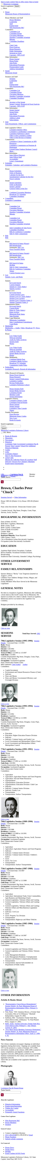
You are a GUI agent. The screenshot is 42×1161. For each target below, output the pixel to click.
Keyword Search (15, 283)
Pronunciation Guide (16, 67)
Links (7, 452)
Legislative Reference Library (19, 134)
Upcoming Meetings (16, 35)
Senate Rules (13, 112)
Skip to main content (8, 2)
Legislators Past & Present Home (12, 1088)
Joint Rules (13, 63)
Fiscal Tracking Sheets (17, 249)
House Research (15, 49)
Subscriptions (14, 120)
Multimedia (9, 326)
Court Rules (13, 324)
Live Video (13, 336)
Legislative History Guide (18, 400)
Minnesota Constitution (17, 320)
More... (11, 151)
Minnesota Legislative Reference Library (15, 430)
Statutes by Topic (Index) (18, 287)
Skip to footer (33, 2)
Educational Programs (16, 65)
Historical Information (12, 1104)
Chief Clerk (13, 45)
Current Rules (14, 308)
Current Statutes (14, 285)
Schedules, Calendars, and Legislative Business (21, 165)
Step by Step (9, 456)
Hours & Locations (26, 460)
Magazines (8, 438)
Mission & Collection (12, 460)
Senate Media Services (17, 353)
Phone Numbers (10, 1137)
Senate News (9, 1149)
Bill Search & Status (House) (19, 243)
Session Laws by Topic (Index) (20, 296)
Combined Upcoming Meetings (20, 192)
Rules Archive (14, 312)
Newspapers (9, 440)
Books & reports (15, 420)
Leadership (13, 22)
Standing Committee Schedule (19, 37)
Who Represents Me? (16, 28)
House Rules (13, 61)
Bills (6, 236)
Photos (11, 344)
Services (15, 462)
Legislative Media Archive (18, 361)
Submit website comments (14, 1139)
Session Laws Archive (17, 298)
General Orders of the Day (18, 189)
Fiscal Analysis (14, 47)
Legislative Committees (13, 200)
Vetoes (11, 271)
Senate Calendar (15, 187)
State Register (14, 316)
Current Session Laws (16, 273)
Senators (12, 79)
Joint (6, 122)
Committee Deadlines (16, 41)
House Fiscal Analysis (17, 375)
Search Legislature (7, 6)
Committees (9, 198)
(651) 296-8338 (10, 1135)
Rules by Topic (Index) (17, 310)
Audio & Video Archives (17, 340)
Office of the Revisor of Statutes (20, 137)
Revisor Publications (16, 383)
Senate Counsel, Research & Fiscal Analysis (24, 104)
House (7, 12)
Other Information (20, 497)
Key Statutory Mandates (26, 462)
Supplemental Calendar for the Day (21, 177)
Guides (7, 450)
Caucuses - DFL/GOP (17, 55)
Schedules (8, 163)
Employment (13, 26)
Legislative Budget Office (18, 130)
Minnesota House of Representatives (17, 14)
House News (9, 1147)
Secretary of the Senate (17, 102)
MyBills (12, 265)
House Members (15, 20)
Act (22, 247)
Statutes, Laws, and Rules (14, 277)
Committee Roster (15, 33)
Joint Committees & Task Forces (20, 228)
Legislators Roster (15, 393)
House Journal (14, 59)
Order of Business (15, 173)
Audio (20, 336)
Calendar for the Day (16, 175)
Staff (11, 24)
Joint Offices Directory (17, 155)
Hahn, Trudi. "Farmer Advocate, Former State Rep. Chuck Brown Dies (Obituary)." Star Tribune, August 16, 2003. (22, 1026)
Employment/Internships (13, 1106)
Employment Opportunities (14, 463)
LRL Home (3, 475)
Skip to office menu (22, 2)
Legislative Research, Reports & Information (20, 369)
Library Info (9, 458)
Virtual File (24, 446)
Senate (7, 71)
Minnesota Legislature (10, 4)
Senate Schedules (15, 183)
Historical (8, 442)
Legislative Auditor (16, 381)
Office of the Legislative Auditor (20, 136)
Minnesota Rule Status (17, 314)
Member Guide (14, 395)
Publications (9, 367)
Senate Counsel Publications (19, 379)
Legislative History (11, 454)
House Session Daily (16, 389)
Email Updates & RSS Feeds (15, 1153)
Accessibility (13, 159)
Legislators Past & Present (18, 402)
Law (6, 275)
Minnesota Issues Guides (17, 416)
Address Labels (14, 118)
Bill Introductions (15, 245)
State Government (19, 444)
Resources (17, 456)
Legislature (9, 444)
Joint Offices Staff (15, 157)
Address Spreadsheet (16, 69)
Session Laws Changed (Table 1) (20, 300)
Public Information (15, 51)
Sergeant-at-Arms (15, 53)
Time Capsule (15, 446)
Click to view (5, 628)
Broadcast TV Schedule (17, 194)
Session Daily (14, 342)
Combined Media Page (17, 359)
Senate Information (15, 397)
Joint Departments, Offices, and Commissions (20, 124)
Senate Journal (14, 110)
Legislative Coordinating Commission (22, 132)
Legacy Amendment (16, 161)
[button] (10, 1077)
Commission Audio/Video (18, 365)
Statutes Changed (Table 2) (18, 302)
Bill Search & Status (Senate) (19, 253)
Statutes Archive (15, 289)
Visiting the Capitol (11, 1108)
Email (31, 1135)
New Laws (13, 418)
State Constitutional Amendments (20, 322)
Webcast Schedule (15, 338)
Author (25, 664)
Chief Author (16, 664)
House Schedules (15, 171)
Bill (19, 247)
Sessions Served (6, 497)
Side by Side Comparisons (18, 234)
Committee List (14, 31)
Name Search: (5, 1090)
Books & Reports (11, 436)
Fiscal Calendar (14, 179)
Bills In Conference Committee (20, 232)
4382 (38, 633)
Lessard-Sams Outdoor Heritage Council (23, 149)
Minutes (12, 39)
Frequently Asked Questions (14, 1112)
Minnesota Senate (11, 73)
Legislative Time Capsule (18, 408)
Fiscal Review (14, 414)
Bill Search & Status (16, 263)
